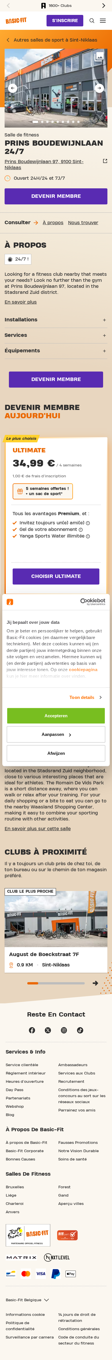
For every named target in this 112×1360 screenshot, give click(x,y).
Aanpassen (53, 734)
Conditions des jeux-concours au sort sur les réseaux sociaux (81, 1096)
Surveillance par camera (30, 1337)
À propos (53, 222)
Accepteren (56, 715)
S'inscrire (65, 20)
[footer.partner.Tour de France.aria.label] (28, 1235)
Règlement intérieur (26, 1073)
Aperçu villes (71, 1204)
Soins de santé (72, 1159)
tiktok (80, 1030)
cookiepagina (83, 669)
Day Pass (14, 1090)
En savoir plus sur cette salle (38, 828)
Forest (64, 1187)
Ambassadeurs (72, 1065)
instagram (64, 1030)
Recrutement (71, 1082)
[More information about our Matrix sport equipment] (21, 1258)
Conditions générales (79, 1329)
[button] (7, 5)
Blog (10, 1115)
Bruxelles (15, 1187)
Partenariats (18, 1098)
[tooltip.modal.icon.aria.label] (88, 523)
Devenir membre (56, 196)
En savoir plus (21, 302)
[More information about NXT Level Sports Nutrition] (57, 1257)
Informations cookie (25, 1315)
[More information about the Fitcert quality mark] (67, 1235)
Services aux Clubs (76, 1073)
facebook (31, 1030)
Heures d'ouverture (25, 1082)
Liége (11, 1195)
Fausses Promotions (78, 1143)
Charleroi (15, 1204)
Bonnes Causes (20, 1159)
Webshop (15, 1107)
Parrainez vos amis (76, 1110)
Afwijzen (56, 753)
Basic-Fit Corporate (25, 1151)
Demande (91, 20)
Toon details (81, 697)
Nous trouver (83, 222)
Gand (63, 1195)
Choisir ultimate (56, 576)
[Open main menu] (102, 20)
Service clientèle (22, 1065)
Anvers (12, 1212)
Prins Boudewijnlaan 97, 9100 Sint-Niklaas (44, 164)
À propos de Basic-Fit (26, 1143)
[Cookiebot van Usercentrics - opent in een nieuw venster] (80, 602)
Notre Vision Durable (78, 1151)
